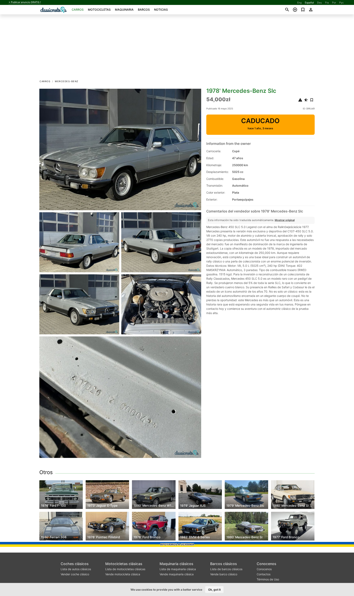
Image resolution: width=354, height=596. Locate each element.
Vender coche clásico (75, 574)
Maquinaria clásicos (176, 564)
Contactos (263, 574)
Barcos (144, 9)
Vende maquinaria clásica (177, 574)
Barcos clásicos (223, 564)
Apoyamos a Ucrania (177, 544)
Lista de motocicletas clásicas (125, 569)
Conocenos (266, 564)
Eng (299, 2)
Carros (78, 9)
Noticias (161, 9)
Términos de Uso (268, 579)
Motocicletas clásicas (123, 564)
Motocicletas (99, 9)
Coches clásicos (74, 564)
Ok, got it (214, 589)
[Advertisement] (177, 48)
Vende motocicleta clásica (122, 574)
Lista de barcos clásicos (226, 569)
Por (334, 2)
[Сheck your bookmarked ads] (303, 9)
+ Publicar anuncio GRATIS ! (25, 2)
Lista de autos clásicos (76, 569)
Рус (341, 2)
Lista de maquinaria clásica (178, 569)
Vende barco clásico (223, 574)
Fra (327, 2)
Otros (46, 472)
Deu (319, 2)
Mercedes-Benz (66, 81)
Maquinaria (124, 9)
